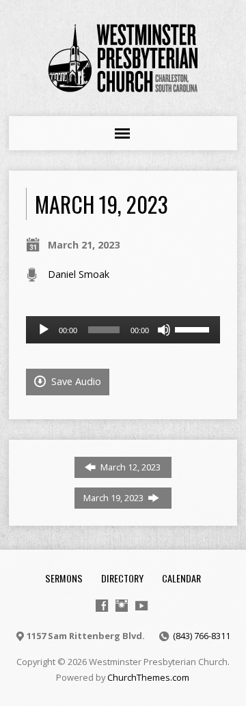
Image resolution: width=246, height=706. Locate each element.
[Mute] (164, 330)
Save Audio (75, 381)
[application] (123, 329)
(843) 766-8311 (201, 636)
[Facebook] (102, 605)
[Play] (44, 330)
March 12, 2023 (129, 467)
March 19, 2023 (114, 498)
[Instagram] (121, 605)
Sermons (64, 578)
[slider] (194, 328)
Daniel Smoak (78, 274)
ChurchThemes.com (148, 677)
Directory (122, 578)
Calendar (181, 578)
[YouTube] (141, 605)
